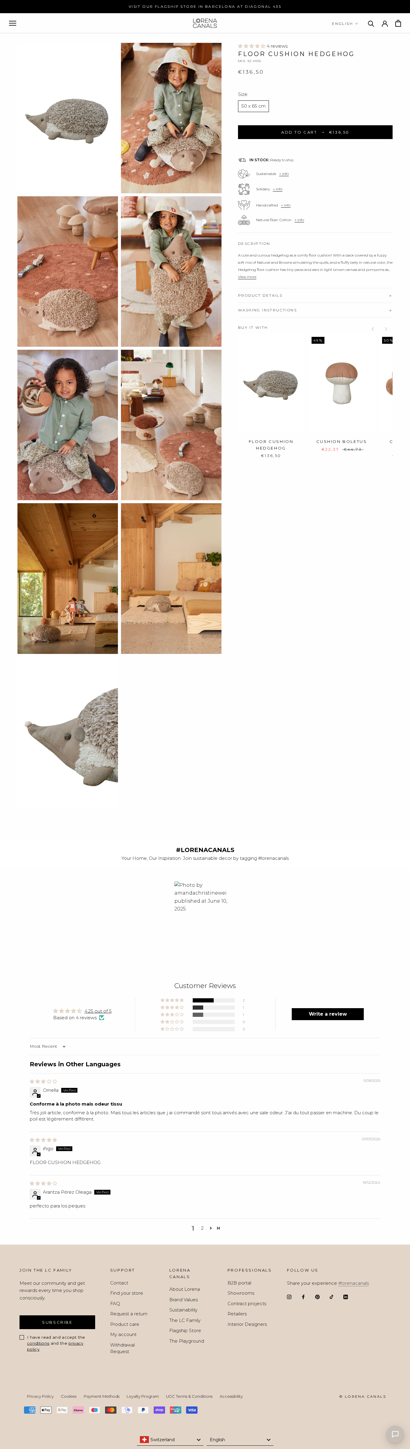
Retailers (237, 1314)
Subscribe (57, 1322)
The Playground (186, 1341)
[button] (252, 46)
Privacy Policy (40, 1396)
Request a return (128, 1314)
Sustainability (183, 1310)
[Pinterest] (317, 1296)
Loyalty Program (143, 1396)
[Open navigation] (12, 23)
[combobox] (170, 1440)
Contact (119, 1283)
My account (123, 1334)
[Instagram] (289, 1296)
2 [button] (202, 1228)
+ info (284, 174)
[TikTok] (331, 1296)
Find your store (126, 1293)
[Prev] (372, 329)
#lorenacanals (353, 1283)
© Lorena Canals (362, 1396)
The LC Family (184, 1320)
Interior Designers (247, 1324)
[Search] (371, 23)
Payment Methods (101, 1396)
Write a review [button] (328, 1014)
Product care (124, 1324)
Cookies (69, 1396)
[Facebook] (303, 1296)
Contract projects (247, 1303)
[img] (43, 1081)
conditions (38, 1343)
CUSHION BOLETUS (341, 441)
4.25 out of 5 (98, 1011)
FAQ (115, 1303)
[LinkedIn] (345, 1296)
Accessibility (231, 1396)
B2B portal (239, 1283)
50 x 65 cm (253, 106)
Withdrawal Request (122, 1348)
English (342, 23)
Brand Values (183, 1299)
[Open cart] (398, 23)
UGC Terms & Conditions (189, 1396)
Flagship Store (185, 1330)
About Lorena (184, 1289)
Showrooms (241, 1293)
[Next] (386, 329)
